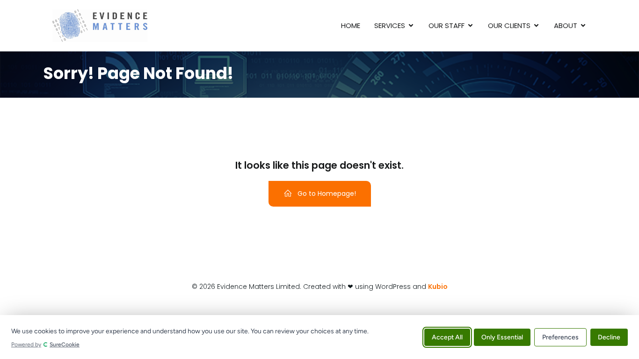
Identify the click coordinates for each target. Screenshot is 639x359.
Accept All (447, 337)
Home (350, 25)
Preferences (560, 337)
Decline (609, 337)
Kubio (438, 286)
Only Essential (502, 337)
